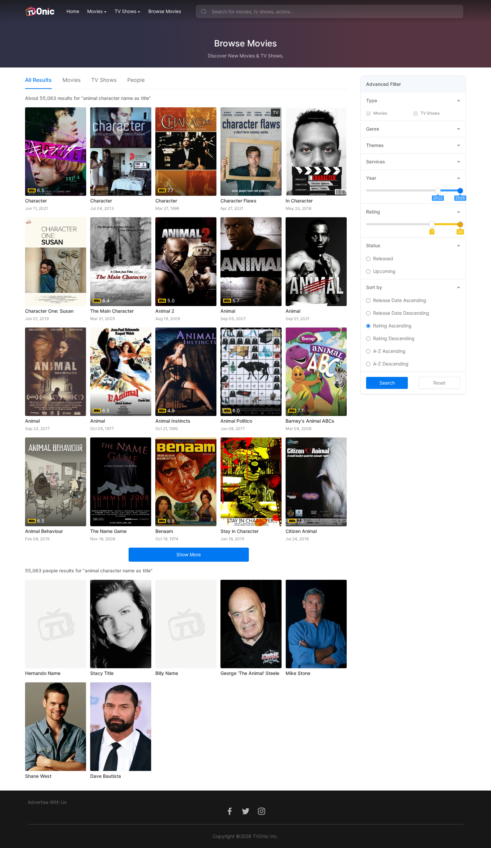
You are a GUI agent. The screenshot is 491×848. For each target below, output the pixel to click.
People (136, 80)
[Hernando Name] (55, 624)
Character (36, 200)
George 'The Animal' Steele (249, 673)
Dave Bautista (105, 776)
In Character (299, 200)
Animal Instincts (172, 421)
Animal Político (236, 421)
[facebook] (229, 815)
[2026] (460, 190)
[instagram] (261, 815)
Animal (227, 311)
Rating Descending (394, 338)
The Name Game (108, 531)
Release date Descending (401, 313)
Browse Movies (164, 11)
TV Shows (125, 11)
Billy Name (166, 673)
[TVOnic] (40, 11)
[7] (432, 224)
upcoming (384, 271)
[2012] (438, 190)
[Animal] (316, 261)
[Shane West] (55, 726)
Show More (188, 554)
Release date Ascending (399, 300)
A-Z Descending (390, 364)
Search (387, 383)
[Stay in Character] (251, 481)
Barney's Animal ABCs (310, 421)
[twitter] (245, 815)
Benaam (164, 531)
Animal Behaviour (44, 531)
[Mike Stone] (316, 624)
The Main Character (112, 311)
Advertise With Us (47, 802)
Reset (439, 383)
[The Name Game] (120, 481)
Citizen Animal (301, 531)
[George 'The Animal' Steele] (251, 624)
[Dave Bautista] (120, 726)
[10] (460, 224)
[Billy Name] (185, 624)
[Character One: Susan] (55, 261)
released (383, 258)
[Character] (120, 151)
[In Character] (316, 151)
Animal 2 (164, 311)
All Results (38, 80)
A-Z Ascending (389, 351)
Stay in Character (239, 531)
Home (72, 11)
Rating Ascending (392, 325)
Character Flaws (238, 200)
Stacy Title (102, 673)
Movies (95, 11)
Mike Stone (298, 673)
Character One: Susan (49, 311)
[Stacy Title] (120, 624)
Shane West (38, 776)
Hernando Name (42, 673)
